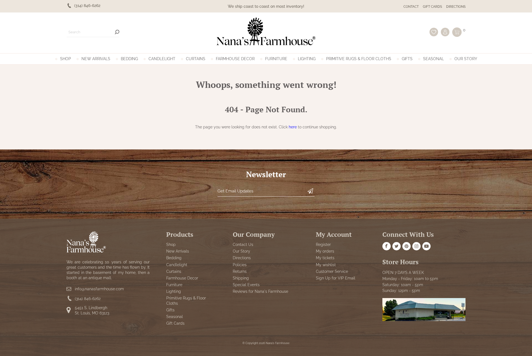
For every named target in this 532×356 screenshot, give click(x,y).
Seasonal (433, 59)
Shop (65, 59)
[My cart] (457, 32)
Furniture (276, 59)
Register (323, 244)
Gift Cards (432, 7)
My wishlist (326, 265)
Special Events (246, 285)
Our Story (465, 59)
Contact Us (243, 244)
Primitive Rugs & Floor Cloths (358, 59)
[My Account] (445, 32)
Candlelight (162, 59)
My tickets (325, 258)
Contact (411, 7)
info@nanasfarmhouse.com (99, 289)
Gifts (407, 59)
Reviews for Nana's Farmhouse (260, 291)
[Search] (117, 32)
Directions (456, 7)
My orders (325, 251)
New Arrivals (95, 59)
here (293, 127)
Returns (240, 271)
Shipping (241, 278)
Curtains (195, 59)
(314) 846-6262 (88, 298)
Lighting (307, 59)
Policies (240, 265)
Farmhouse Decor (235, 59)
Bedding (129, 59)
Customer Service (332, 271)
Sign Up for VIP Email (335, 278)
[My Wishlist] (433, 32)
